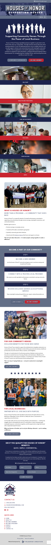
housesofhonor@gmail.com (15, 505)
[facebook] (5, 510)
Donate (8, 527)
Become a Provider (12, 434)
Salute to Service (19, 235)
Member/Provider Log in (41, 1)
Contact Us (9, 528)
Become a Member (36, 60)
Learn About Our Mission (17, 60)
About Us (8, 520)
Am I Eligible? (17, 302)
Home (7, 518)
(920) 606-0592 (10, 502)
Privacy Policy (20, 538)
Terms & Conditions (29, 538)
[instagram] (7, 510)
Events (8, 525)
